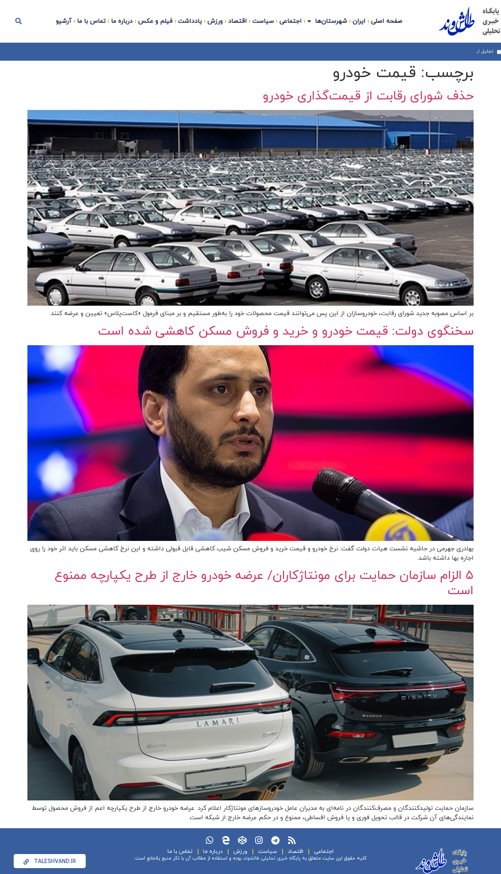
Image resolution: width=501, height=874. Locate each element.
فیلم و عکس (155, 21)
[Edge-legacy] (226, 840)
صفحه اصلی (386, 21)
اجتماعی (290, 21)
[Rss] (291, 840)
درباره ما (122, 21)
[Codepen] (242, 840)
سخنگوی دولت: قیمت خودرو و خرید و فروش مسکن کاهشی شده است (286, 332)
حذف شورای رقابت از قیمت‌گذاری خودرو (368, 96)
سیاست (263, 21)
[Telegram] (275, 840)
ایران (359, 21)
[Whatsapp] (209, 840)
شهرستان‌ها (331, 21)
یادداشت (190, 21)
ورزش (215, 21)
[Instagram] (258, 840)
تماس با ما (91, 21)
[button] (19, 21)
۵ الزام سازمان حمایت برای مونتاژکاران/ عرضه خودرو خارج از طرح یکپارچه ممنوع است (264, 583)
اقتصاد (237, 21)
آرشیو (64, 21)
